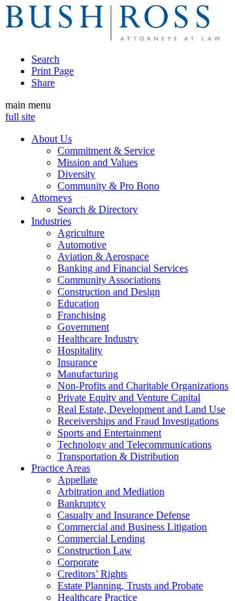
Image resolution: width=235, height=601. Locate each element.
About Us (51, 138)
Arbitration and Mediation (110, 491)
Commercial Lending (101, 538)
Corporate (78, 562)
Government (83, 327)
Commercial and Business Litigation (132, 526)
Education (78, 303)
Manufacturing (87, 374)
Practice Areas (60, 468)
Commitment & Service (106, 150)
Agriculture (80, 232)
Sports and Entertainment (109, 432)
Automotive (81, 244)
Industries (51, 221)
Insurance (77, 362)
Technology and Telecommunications (134, 444)
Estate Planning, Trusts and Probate (130, 585)
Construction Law (94, 550)
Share (43, 82)
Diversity (76, 174)
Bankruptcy (81, 503)
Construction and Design (108, 291)
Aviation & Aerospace (103, 256)
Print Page (52, 70)
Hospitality (79, 350)
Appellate (77, 479)
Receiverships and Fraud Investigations (138, 421)
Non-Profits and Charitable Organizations (142, 385)
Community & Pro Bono (108, 185)
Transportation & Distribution (118, 456)
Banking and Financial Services (122, 268)
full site (20, 116)
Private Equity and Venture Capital (128, 397)
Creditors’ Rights (92, 573)
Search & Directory (97, 209)
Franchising (81, 315)
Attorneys (51, 197)
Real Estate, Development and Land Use (141, 409)
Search (45, 59)
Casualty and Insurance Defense (123, 515)
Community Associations (109, 279)
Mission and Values (97, 162)
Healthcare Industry (97, 338)
